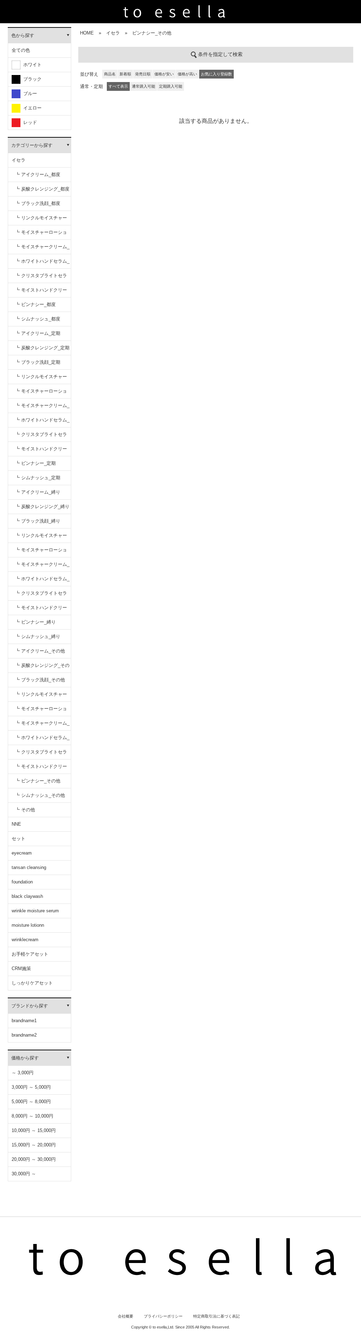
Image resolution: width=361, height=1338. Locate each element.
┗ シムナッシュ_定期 (37, 477)
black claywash (27, 896)
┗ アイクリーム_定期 (37, 333)
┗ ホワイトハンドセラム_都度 (42, 263)
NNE (16, 824)
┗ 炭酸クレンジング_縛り (42, 506)
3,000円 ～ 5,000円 (31, 1087)
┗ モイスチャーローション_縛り (41, 552)
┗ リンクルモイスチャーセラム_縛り (41, 538)
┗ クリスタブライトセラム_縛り (41, 595)
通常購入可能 (143, 86)
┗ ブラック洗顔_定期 (37, 362)
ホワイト (31, 64)
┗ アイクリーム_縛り (37, 492)
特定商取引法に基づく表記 (216, 1316)
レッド (28, 122)
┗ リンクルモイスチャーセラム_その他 (41, 697)
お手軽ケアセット (30, 954)
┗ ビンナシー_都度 (35, 304)
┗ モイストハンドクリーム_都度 (41, 292)
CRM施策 (21, 968)
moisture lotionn (28, 925)
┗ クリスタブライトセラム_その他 (41, 754)
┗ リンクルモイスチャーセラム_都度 (41, 220)
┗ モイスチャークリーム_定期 (42, 408)
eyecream (22, 853)
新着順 (125, 74)
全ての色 (21, 50)
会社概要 (125, 1316)
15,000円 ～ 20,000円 (34, 1145)
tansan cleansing (29, 867)
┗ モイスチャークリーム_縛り (42, 567)
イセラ (18, 160)
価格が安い (164, 74)
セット (18, 838)
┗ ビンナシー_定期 (35, 463)
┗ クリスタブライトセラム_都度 (41, 278)
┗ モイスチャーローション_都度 (41, 235)
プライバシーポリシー (163, 1316)
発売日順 (143, 74)
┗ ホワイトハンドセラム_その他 (42, 740)
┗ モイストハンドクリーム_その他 (41, 769)
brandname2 (24, 1035)
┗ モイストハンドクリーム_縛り (41, 610)
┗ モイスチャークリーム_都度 (42, 249)
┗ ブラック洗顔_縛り (37, 521)
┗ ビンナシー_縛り (35, 622)
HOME (87, 33)
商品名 (110, 74)
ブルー (28, 93)
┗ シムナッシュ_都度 (37, 318)
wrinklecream (25, 939)
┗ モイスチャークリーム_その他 (42, 725)
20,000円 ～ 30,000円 (34, 1159)
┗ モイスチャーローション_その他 (41, 711)
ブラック (31, 79)
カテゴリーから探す (32, 145)
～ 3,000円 (22, 1072)
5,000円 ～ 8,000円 (31, 1101)
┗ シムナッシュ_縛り (37, 636)
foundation (22, 881)
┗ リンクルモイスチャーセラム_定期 (41, 379)
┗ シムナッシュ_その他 (40, 795)
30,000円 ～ (24, 1173)
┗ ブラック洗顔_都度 (37, 203)
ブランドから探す (29, 1005)
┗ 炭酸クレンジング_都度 (42, 189)
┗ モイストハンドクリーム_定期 (41, 451)
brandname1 (24, 1020)
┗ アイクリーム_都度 (37, 174)
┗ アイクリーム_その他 (40, 651)
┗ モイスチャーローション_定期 (41, 393)
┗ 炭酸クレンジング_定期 (42, 347)
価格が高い (187, 74)
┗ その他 (25, 809)
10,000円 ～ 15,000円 (34, 1130)
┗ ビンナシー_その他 (37, 780)
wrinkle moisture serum (35, 910)
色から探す (22, 35)
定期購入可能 (170, 86)
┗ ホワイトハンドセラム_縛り (42, 581)
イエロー (31, 108)
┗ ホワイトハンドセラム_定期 (42, 422)
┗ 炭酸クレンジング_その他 (42, 668)
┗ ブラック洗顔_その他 (40, 679)
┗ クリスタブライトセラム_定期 (41, 437)
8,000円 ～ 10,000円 (32, 1116)
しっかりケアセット (32, 983)
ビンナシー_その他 (151, 33)
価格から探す (25, 1058)
